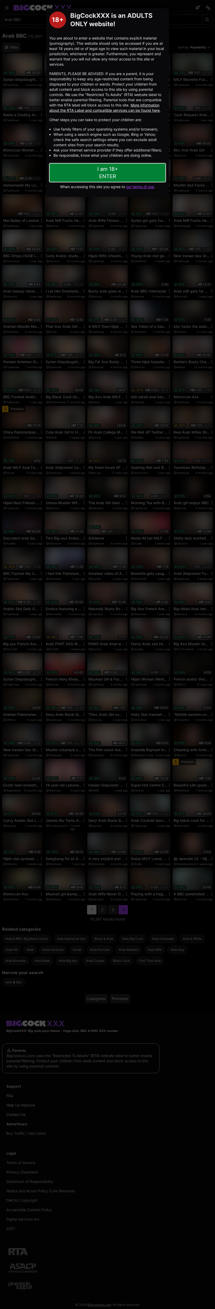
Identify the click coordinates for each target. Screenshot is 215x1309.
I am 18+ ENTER (107, 172)
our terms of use (140, 186)
